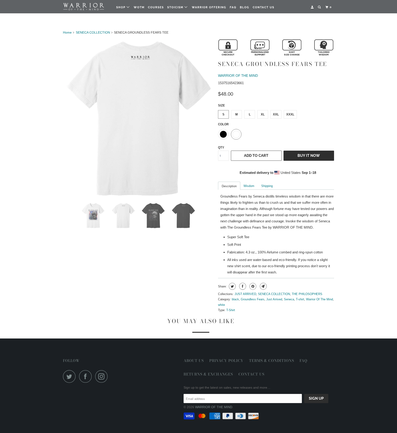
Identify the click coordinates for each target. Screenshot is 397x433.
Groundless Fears (252, 299)
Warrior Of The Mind (319, 299)
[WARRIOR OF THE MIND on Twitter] (70, 376)
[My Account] (312, 7)
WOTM (139, 7)
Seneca (289, 299)
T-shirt (300, 299)
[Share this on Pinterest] (252, 286)
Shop (121, 7)
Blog (244, 7)
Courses (156, 7)
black (235, 299)
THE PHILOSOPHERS (307, 294)
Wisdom (249, 186)
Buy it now (309, 155)
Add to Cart (256, 155)
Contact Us (263, 7)
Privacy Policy (226, 360)
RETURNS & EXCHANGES (208, 374)
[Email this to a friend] (263, 286)
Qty (221, 147)
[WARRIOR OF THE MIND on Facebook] (86, 376)
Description (229, 186)
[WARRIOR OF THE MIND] (86, 6)
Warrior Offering (209, 7)
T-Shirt (230, 310)
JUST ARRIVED (245, 294)
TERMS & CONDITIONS (271, 360)
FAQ (233, 7)
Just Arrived (274, 299)
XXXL (290, 114)
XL (263, 114)
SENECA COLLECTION (274, 294)
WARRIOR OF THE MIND (238, 75)
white (221, 305)
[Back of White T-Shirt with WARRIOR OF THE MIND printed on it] (138, 119)
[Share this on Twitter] (232, 286)
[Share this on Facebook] (242, 286)
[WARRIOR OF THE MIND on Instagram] (102, 376)
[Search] (320, 7)
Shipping (267, 186)
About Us (194, 360)
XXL (276, 114)
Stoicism (175, 7)
